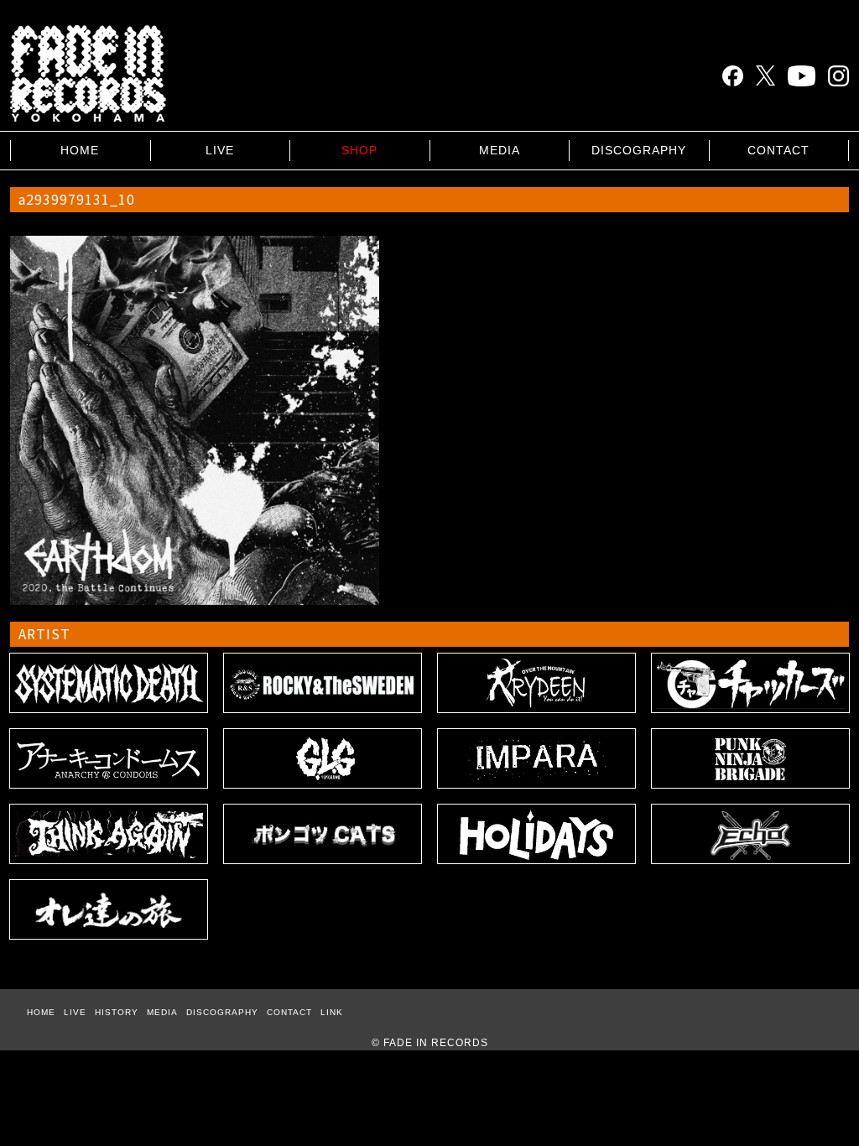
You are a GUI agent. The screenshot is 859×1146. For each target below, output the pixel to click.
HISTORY (116, 1012)
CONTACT (778, 150)
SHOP (359, 150)
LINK (331, 1012)
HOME (79, 150)
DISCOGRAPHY (638, 150)
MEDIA (499, 150)
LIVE (220, 150)
